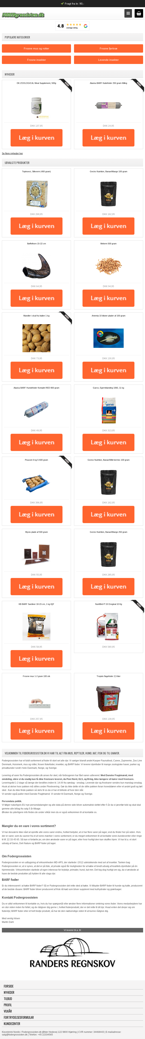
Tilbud (8, 998)
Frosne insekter (36, 59)
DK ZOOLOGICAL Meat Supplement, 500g (36, 83)
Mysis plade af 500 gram (36, 532)
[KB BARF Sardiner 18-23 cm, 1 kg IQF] (36, 627)
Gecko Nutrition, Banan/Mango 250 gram (108, 532)
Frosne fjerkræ (108, 48)
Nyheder (9, 992)
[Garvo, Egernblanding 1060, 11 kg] (108, 410)
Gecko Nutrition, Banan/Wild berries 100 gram (109, 460)
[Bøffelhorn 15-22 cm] (36, 266)
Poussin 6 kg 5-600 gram (36, 460)
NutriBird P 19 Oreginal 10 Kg (108, 604)
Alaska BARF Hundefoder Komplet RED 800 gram (36, 388)
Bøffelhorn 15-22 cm (36, 243)
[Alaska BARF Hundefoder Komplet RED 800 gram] (36, 410)
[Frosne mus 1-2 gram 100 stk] (36, 699)
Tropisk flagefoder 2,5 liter (108, 676)
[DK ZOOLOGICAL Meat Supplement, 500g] (36, 106)
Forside (8, 986)
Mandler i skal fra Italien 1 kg (36, 316)
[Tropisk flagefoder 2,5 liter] (108, 699)
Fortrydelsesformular (19, 1017)
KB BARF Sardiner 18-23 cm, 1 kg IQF (36, 604)
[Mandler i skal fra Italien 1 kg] (36, 338)
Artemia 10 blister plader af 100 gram (108, 316)
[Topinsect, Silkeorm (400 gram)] (36, 194)
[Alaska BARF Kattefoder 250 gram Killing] (108, 106)
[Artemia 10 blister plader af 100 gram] (108, 338)
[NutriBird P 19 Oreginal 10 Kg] (108, 627)
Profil (8, 1005)
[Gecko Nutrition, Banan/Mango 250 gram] (108, 555)
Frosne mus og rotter (36, 48)
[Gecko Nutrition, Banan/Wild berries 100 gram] (108, 482)
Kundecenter (12, 1023)
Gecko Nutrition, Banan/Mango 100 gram (108, 171)
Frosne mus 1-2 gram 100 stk (36, 676)
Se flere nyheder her (12, 153)
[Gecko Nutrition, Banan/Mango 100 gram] (108, 194)
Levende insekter (108, 59)
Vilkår (8, 1011)
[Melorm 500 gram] (108, 266)
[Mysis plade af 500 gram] (36, 555)
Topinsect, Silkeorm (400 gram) (36, 171)
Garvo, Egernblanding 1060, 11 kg (108, 388)
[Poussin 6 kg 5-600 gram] (36, 482)
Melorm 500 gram (108, 243)
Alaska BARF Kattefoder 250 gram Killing (108, 83)
